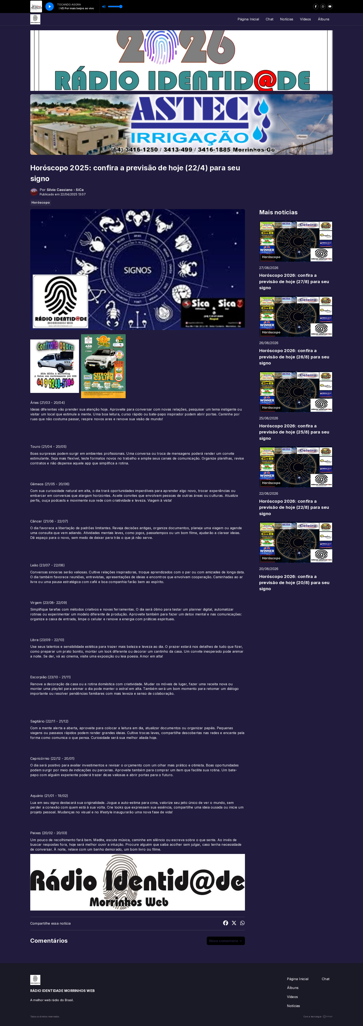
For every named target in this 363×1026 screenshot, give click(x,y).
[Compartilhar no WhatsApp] (242, 923)
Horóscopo (41, 202)
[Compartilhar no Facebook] (225, 923)
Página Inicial (248, 19)
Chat (269, 19)
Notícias (286, 19)
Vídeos (305, 19)
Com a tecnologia (312, 1016)
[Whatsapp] (323, 6)
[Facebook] (315, 6)
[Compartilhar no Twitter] (234, 923)
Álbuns (323, 19)
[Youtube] (330, 6)
